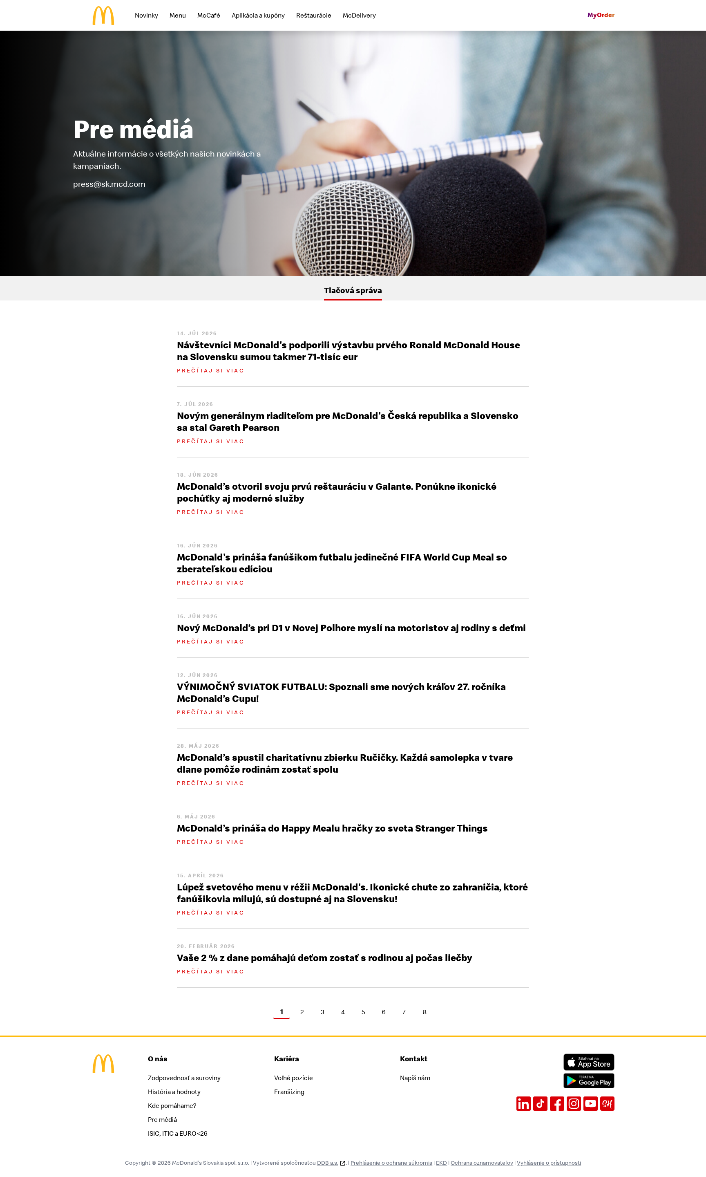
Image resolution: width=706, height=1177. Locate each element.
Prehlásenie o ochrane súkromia (391, 1162)
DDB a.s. (327, 1162)
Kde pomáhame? (172, 1106)
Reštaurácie (313, 15)
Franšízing (289, 1092)
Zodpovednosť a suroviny (184, 1078)
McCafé (208, 15)
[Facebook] (557, 1103)
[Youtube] (590, 1103)
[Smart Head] (607, 1103)
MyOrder (601, 15)
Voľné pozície (293, 1078)
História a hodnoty (174, 1092)
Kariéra (286, 1059)
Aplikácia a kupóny (258, 15)
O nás (158, 1059)
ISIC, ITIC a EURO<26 (178, 1134)
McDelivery (359, 15)
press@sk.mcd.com (109, 184)
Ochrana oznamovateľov (482, 1162)
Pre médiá (162, 1120)
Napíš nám (415, 1078)
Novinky (146, 15)
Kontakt (413, 1059)
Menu (178, 15)
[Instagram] (574, 1103)
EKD (441, 1162)
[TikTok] (540, 1103)
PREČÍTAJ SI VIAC (211, 370)
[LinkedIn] (523, 1103)
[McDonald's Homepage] (103, 15)
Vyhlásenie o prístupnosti (549, 1162)
